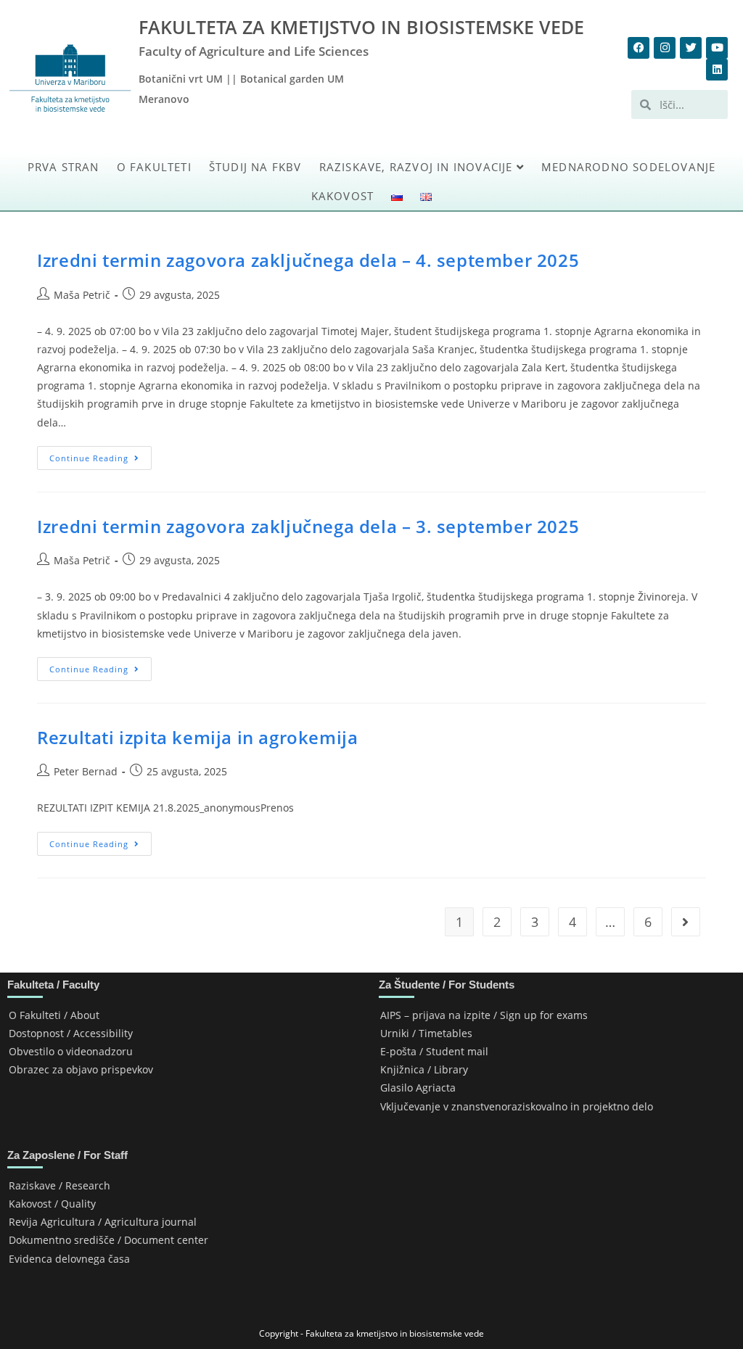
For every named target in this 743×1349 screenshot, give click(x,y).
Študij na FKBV (255, 167)
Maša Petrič (82, 295)
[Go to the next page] (685, 921)
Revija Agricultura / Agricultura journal (103, 1222)
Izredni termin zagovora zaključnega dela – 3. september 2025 (308, 526)
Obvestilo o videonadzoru (71, 1051)
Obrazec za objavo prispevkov (81, 1069)
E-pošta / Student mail (434, 1051)
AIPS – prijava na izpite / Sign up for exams (484, 1015)
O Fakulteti (154, 167)
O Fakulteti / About (54, 1015)
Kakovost (342, 196)
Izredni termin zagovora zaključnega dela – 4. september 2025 (308, 260)
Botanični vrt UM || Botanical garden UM (241, 79)
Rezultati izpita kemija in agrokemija (197, 737)
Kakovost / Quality (52, 1203)
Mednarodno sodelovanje (628, 167)
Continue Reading (100, 454)
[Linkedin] (717, 70)
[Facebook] (638, 48)
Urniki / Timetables (426, 1033)
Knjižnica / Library (424, 1069)
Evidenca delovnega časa (69, 1259)
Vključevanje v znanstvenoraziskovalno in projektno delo (516, 1106)
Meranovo (164, 99)
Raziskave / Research (59, 1185)
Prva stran (63, 167)
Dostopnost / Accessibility (71, 1033)
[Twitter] (691, 48)
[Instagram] (665, 48)
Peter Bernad (86, 771)
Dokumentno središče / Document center (108, 1240)
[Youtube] (717, 48)
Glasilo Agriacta (418, 1087)
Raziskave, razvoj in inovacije (418, 167)
